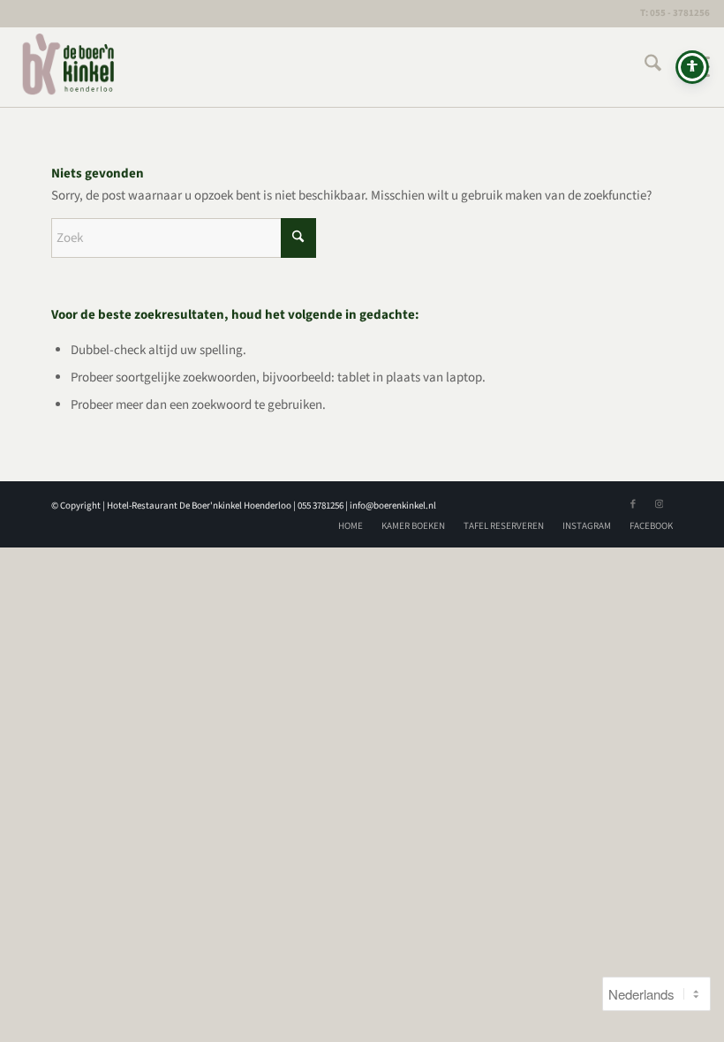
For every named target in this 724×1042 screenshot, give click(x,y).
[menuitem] (644, 67)
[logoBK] (69, 67)
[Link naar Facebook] (633, 504)
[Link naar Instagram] (659, 504)
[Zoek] (644, 67)
